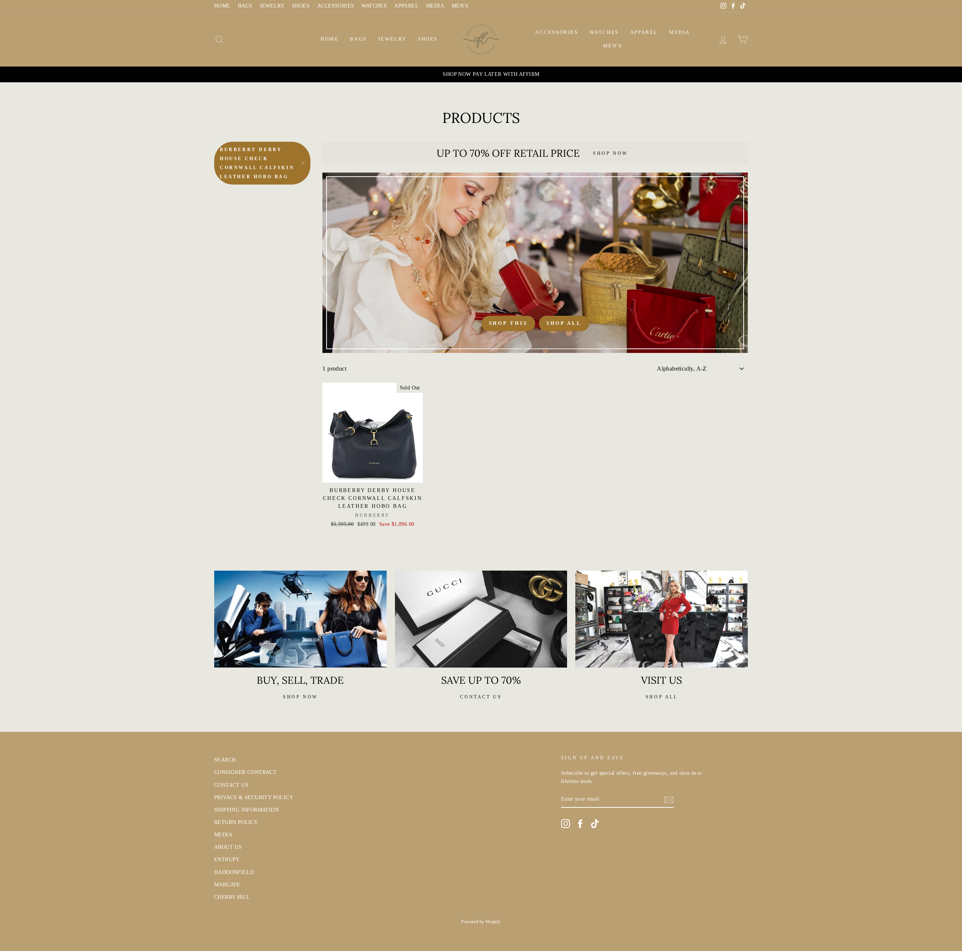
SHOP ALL (662, 697)
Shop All (564, 323)
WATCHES (374, 6)
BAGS (245, 6)
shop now (300, 697)
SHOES (301, 6)
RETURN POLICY (236, 822)
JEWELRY (272, 6)
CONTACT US (231, 785)
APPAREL (406, 6)
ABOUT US (228, 847)
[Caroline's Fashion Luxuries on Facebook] (580, 823)
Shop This (508, 323)
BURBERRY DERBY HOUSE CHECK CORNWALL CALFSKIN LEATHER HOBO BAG (257, 163)
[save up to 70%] (481, 619)
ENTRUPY (227, 859)
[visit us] (661, 619)
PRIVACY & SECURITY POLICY (253, 797)
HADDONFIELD (234, 872)
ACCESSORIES (335, 6)
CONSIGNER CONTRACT (245, 772)
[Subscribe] (669, 799)
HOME (222, 6)
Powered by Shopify (481, 921)
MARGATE (227, 884)
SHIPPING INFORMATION (246, 810)
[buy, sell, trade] (300, 619)
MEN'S (460, 6)
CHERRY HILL (232, 897)
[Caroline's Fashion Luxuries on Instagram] (565, 823)
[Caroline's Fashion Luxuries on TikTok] (594, 823)
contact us (481, 697)
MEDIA (435, 6)
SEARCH (225, 760)
